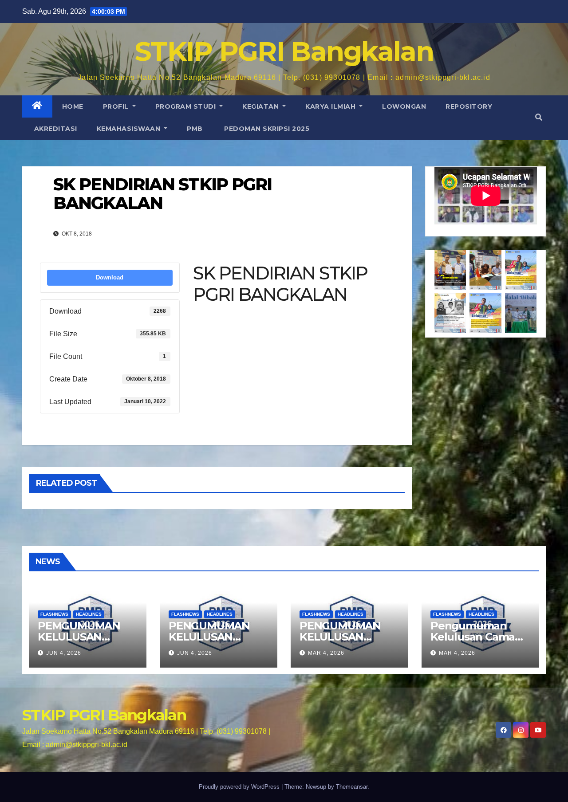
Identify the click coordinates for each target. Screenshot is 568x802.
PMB (195, 129)
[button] (538, 117)
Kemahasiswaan (129, 129)
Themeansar (351, 786)
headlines (89, 614)
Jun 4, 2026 (63, 653)
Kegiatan (261, 106)
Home (72, 106)
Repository (469, 106)
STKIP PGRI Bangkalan (284, 51)
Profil (117, 106)
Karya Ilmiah (331, 106)
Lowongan (404, 106)
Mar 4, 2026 (326, 653)
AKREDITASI (54, 129)
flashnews (54, 614)
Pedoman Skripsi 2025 (266, 129)
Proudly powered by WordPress (240, 786)
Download (109, 277)
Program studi (186, 106)
